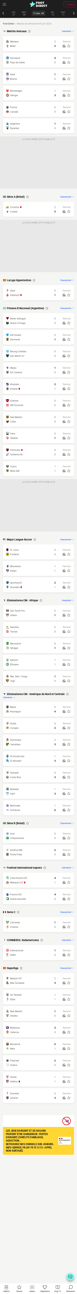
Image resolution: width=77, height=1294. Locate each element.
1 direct (70, 4)
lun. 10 (53, 13)
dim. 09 (40, 13)
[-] (70, 1277)
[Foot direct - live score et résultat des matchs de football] (38, 4)
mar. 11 (63, 13)
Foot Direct (9, 23)
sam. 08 (24, 13)
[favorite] (29, 31)
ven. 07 (14, 13)
